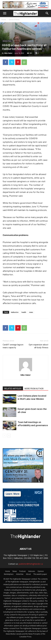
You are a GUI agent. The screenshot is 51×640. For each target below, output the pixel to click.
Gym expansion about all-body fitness (38, 346)
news (31, 312)
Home (3, 19)
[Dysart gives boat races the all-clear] (9, 412)
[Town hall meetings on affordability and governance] (9, 425)
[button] (4, 13)
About (28, 574)
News (15, 571)
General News (14, 19)
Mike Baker (8, 53)
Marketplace (8, 574)
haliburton (14, 312)
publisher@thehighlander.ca (31, 564)
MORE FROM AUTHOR (34, 389)
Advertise (19, 574)
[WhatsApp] (24, 62)
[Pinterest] (18, 62)
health (23, 312)
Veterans (31, 571)
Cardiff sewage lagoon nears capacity (13, 346)
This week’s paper (40, 574)
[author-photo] (25, 371)
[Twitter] (11, 62)
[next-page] (8, 435)
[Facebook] (5, 62)
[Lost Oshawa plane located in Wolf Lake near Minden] (9, 399)
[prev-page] (4, 435)
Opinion (41, 571)
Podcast (22, 571)
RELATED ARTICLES (12, 389)
